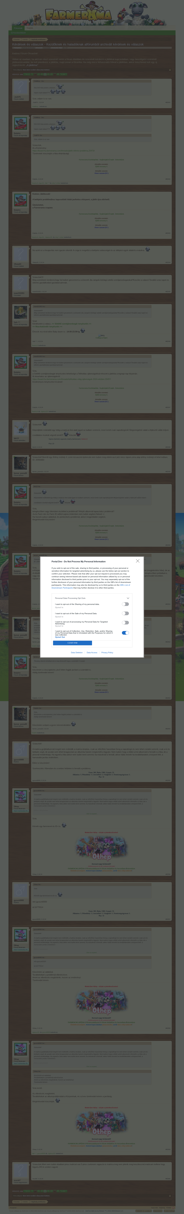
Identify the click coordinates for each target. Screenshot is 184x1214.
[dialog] (92, 607)
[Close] (138, 561)
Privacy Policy (107, 652)
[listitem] (92, 598)
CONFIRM (73, 643)
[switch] (125, 604)
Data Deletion (77, 652)
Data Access (92, 652)
